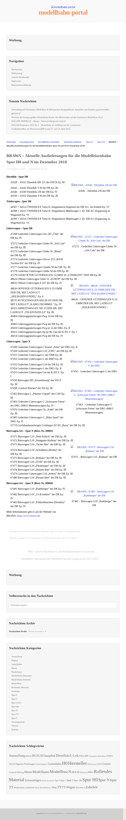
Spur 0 (14, 695)
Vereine (14, 725)
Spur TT (15, 714)
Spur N (89, 142)
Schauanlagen (33, 780)
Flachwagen (29, 764)
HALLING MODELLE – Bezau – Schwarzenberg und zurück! (38, 121)
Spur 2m (78, 780)
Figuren (19, 764)
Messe (14, 668)
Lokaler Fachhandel (20, 77)
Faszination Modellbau (97, 756)
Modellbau (16, 683)
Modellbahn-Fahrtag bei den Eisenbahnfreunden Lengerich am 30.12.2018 (59, 559)
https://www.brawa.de (28, 515)
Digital (14, 660)
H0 (28, 538)
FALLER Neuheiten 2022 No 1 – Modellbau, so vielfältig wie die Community (46, 125)
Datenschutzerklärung (21, 85)
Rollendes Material (72, 142)
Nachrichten (16, 69)
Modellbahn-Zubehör (21, 679)
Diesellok (22, 538)
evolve (39, 813)
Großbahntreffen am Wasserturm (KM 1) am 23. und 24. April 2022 (40, 129)
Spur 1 (14, 699)
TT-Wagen (68, 787)
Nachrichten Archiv (18, 631)
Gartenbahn (16, 664)
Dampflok (49, 755)
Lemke (107, 763)
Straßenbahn (19, 787)
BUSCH (37, 755)
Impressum (16, 81)
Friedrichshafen (41, 764)
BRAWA (13, 538)
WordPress (82, 813)
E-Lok (74, 756)
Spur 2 (69, 780)
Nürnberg (83, 772)
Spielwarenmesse (48, 781)
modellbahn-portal (63, 12)
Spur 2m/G (16, 702)
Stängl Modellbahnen (43, 788)
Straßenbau (29, 787)
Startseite (11, 142)
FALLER (83, 755)
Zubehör (91, 787)
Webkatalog (16, 73)
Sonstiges (15, 691)
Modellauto (16, 672)
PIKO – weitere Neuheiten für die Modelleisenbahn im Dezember (61, 551)
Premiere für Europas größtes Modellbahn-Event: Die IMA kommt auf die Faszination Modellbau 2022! (57, 117)
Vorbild (14, 729)
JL (46, 169)
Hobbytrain (91, 764)
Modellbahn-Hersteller (48, 142)
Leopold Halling (16, 772)
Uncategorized (27, 142)
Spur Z (14, 718)
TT (59, 787)
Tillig (54, 787)
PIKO (90, 772)
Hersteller (35, 538)
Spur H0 (101, 142)
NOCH (75, 772)
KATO (99, 764)
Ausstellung (16, 656)
